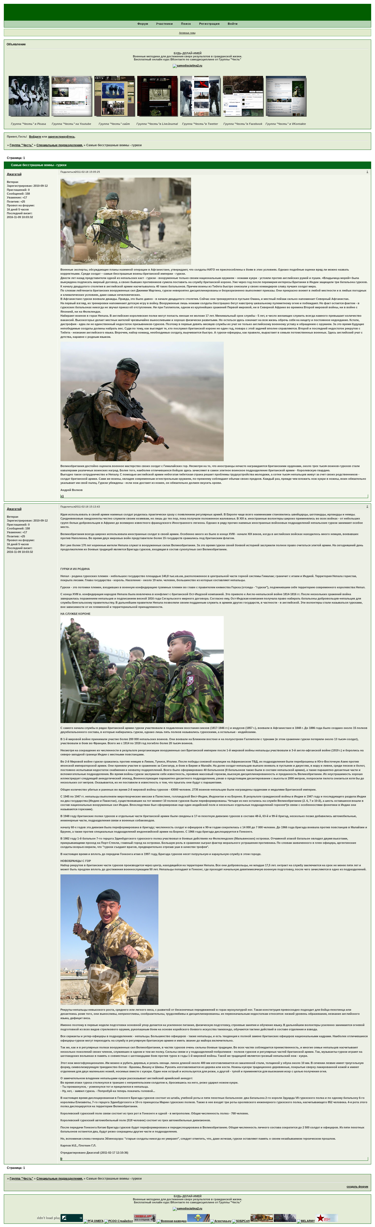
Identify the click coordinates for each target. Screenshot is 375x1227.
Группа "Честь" (21, 145)
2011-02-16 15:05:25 (87, 171)
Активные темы (187, 33)
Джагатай (14, 174)
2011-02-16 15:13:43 (87, 506)
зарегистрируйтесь (61, 136)
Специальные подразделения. (59, 145)
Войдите (35, 136)
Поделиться (67, 171)
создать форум (357, 1186)
